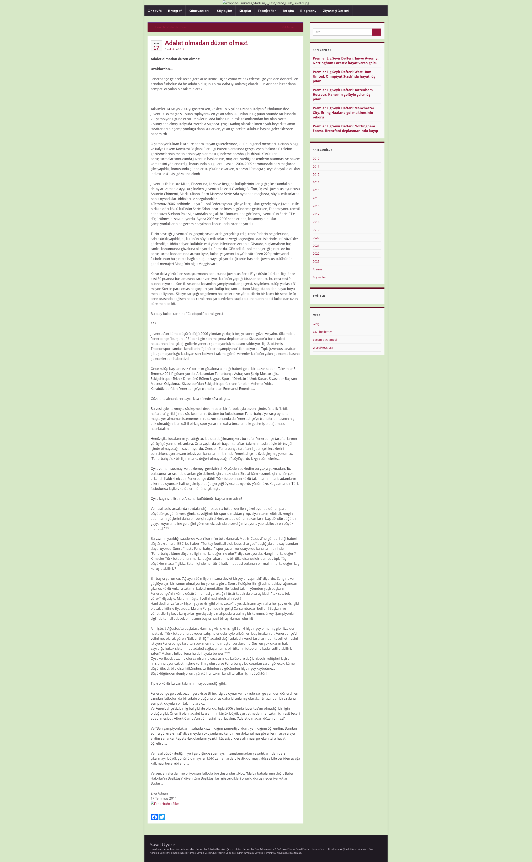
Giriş (316, 324)
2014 (316, 190)
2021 (316, 246)
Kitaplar (245, 10)
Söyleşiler (224, 10)
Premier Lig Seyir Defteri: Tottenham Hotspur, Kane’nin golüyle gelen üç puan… (343, 94)
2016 (316, 206)
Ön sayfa (155, 10)
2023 (316, 261)
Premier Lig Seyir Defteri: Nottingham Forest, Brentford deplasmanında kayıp (345, 128)
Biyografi (175, 10)
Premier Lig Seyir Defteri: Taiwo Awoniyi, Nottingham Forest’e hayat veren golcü (346, 60)
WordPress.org (323, 348)
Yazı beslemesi (323, 332)
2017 (316, 214)
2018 (316, 222)
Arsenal (318, 269)
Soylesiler (319, 277)
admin (171, 49)
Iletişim (288, 10)
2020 (316, 238)
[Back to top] (522, 852)
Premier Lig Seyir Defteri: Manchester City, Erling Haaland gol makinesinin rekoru (343, 112)
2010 (316, 158)
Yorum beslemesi (325, 340)
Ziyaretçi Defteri (336, 10)
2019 (316, 230)
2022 (316, 253)
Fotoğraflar (267, 10)
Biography (308, 10)
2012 (316, 174)
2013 (316, 182)
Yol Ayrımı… (289, 27)
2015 (316, 198)
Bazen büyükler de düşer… (171, 27)
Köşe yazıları (199, 10)
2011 (181, 49)
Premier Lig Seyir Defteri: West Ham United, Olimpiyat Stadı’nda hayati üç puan (344, 76)
